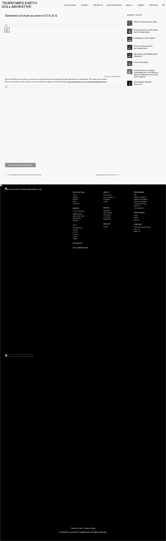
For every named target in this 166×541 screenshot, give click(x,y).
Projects (98, 5)
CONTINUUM (77, 227)
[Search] (163, 5)
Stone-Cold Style (141, 62)
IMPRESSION (77, 214)
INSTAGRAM (107, 213)
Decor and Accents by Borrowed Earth (143, 47)
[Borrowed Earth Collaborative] (26, 5)
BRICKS (75, 199)
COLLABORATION (80, 248)
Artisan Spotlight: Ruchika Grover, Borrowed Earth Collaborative (24, 174)
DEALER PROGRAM (140, 201)
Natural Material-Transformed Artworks (106, 174)
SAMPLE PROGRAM (140, 199)
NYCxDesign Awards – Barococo (143, 83)
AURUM (75, 220)
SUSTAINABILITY (109, 197)
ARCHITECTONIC (79, 216)
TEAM (105, 201)
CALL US (137, 229)
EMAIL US (137, 231)
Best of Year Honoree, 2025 (145, 22)
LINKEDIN (106, 210)
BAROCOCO (77, 218)
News (141, 5)
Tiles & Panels (78, 211)
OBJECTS (76, 203)
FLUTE (75, 232)
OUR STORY (107, 195)
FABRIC (75, 238)
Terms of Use (76, 528)
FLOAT (75, 236)
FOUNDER (106, 199)
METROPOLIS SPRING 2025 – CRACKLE (146, 55)
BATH (75, 201)
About (129, 5)
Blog (136, 215)
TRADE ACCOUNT (140, 203)
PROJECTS (77, 243)
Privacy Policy (89, 528)
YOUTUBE (106, 217)
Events (137, 219)
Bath (75, 225)
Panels (75, 197)
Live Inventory (114, 5)
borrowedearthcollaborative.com (96, 82)
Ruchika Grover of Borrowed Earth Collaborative (146, 31)
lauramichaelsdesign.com (75, 82)
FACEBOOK (107, 219)
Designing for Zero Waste (144, 38)
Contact (153, 5)
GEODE (75, 230)
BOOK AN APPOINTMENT (142, 227)
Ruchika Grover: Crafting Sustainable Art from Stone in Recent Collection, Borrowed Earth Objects (146, 73)
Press (136, 217)
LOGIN (105, 226)
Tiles (75, 195)
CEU (135, 195)
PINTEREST (107, 215)
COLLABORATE (139, 208)
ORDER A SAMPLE (140, 197)
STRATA (76, 234)
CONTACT (138, 224)
